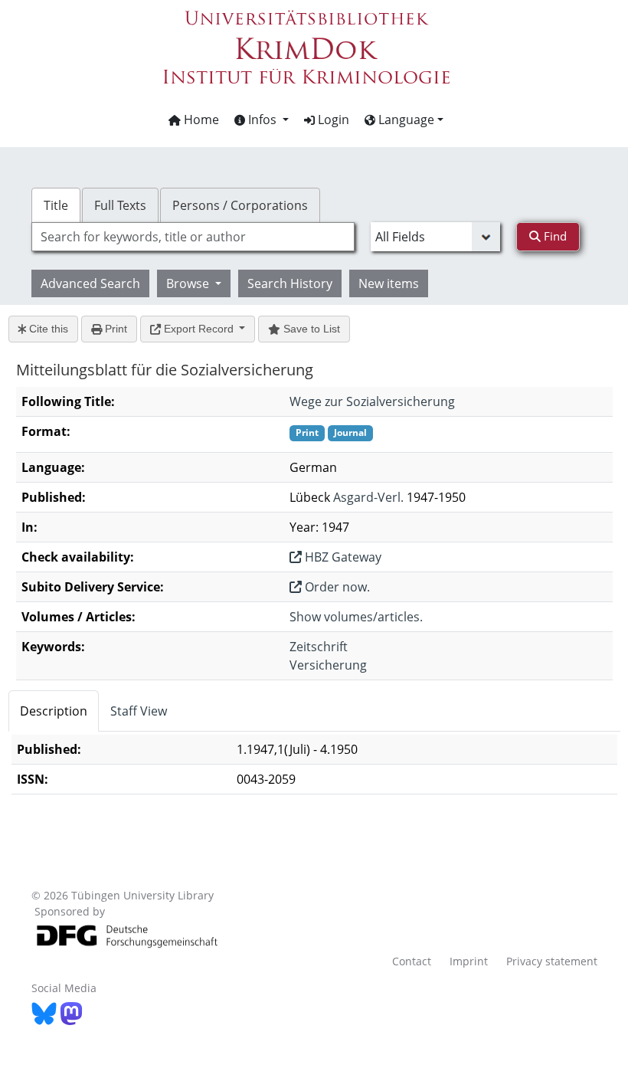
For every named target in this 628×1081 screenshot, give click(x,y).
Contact (411, 961)
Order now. (336, 586)
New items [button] (388, 283)
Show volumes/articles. (356, 616)
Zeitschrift (318, 646)
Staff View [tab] (138, 711)
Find (554, 236)
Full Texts (120, 205)
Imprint (469, 961)
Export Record (199, 329)
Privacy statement (551, 961)
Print (114, 329)
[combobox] (193, 236)
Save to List (310, 329)
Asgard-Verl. (368, 497)
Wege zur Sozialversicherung (372, 401)
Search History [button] (289, 283)
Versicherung (328, 665)
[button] (261, 119)
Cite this (47, 329)
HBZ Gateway (341, 557)
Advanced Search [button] (90, 283)
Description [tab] (53, 711)
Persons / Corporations (240, 205)
